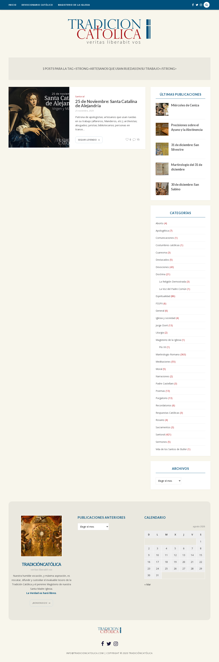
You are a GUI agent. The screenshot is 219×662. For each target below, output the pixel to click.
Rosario (160, 420)
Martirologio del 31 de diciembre (186, 167)
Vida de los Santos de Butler (171, 449)
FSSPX (159, 303)
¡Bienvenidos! (39, 603)
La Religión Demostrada (172, 281)
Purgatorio (162, 398)
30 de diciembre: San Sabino (185, 187)
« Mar (147, 584)
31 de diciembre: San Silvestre (185, 147)
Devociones (162, 267)
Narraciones (162, 376)
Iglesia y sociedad (165, 318)
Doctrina (160, 274)
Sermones (161, 441)
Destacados (162, 259)
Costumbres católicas (168, 245)
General (160, 310)
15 (137, 139)
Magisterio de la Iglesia (74, 4)
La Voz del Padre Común (172, 289)
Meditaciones (163, 361)
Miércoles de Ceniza (185, 105)
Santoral (80, 96)
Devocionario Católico (37, 4)
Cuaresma (161, 252)
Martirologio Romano (168, 354)
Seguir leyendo (87, 139)
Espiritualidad (163, 296)
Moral (159, 369)
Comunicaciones (165, 237)
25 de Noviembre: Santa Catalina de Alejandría (106, 103)
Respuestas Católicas (167, 412)
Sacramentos (163, 427)
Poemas (160, 390)
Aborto (159, 223)
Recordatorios (163, 405)
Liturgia (160, 332)
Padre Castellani (164, 383)
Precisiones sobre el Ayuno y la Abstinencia (187, 127)
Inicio (12, 4)
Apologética (162, 230)
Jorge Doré (162, 325)
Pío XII (162, 347)
